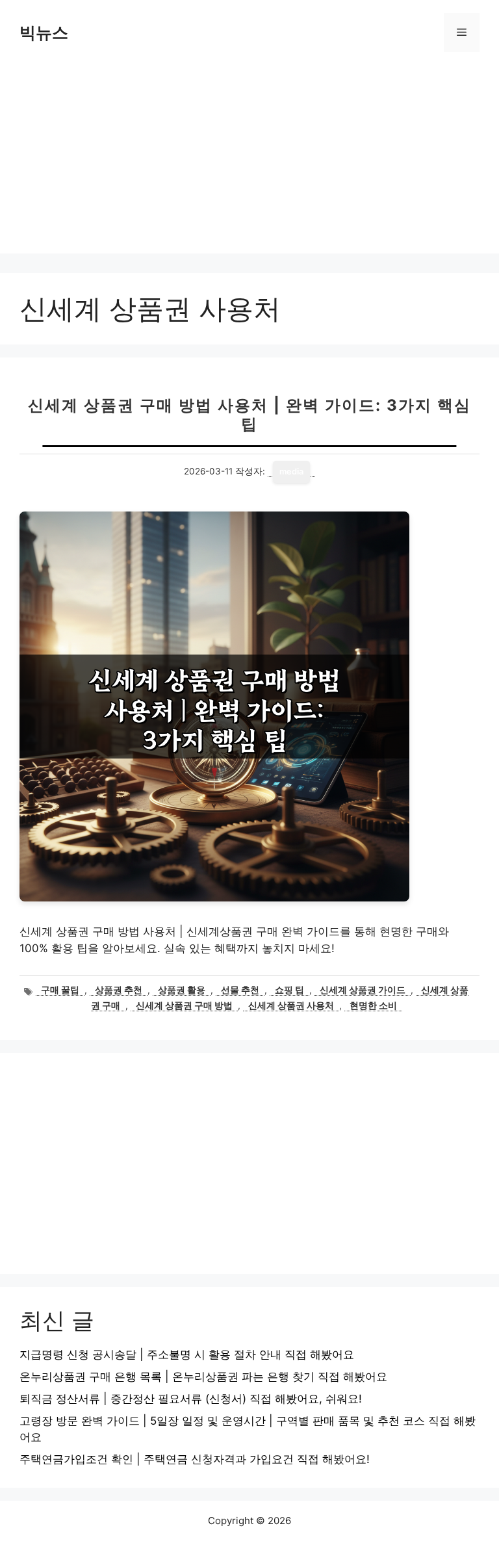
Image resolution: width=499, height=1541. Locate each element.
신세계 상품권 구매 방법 (184, 1005)
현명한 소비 (373, 1005)
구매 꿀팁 (60, 990)
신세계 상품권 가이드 (362, 990)
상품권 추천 (118, 990)
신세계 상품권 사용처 (291, 1005)
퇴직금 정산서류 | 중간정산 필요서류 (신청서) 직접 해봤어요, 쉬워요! (190, 1398)
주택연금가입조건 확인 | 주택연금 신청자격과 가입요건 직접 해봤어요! (194, 1459)
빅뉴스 (43, 32)
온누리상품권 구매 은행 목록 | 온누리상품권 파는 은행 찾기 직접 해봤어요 (203, 1376)
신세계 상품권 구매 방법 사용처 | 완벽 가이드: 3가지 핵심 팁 (249, 415)
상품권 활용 (181, 990)
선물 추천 (240, 990)
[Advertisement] (249, 162)
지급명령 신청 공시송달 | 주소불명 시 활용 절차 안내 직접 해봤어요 (186, 1354)
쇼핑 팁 (289, 990)
